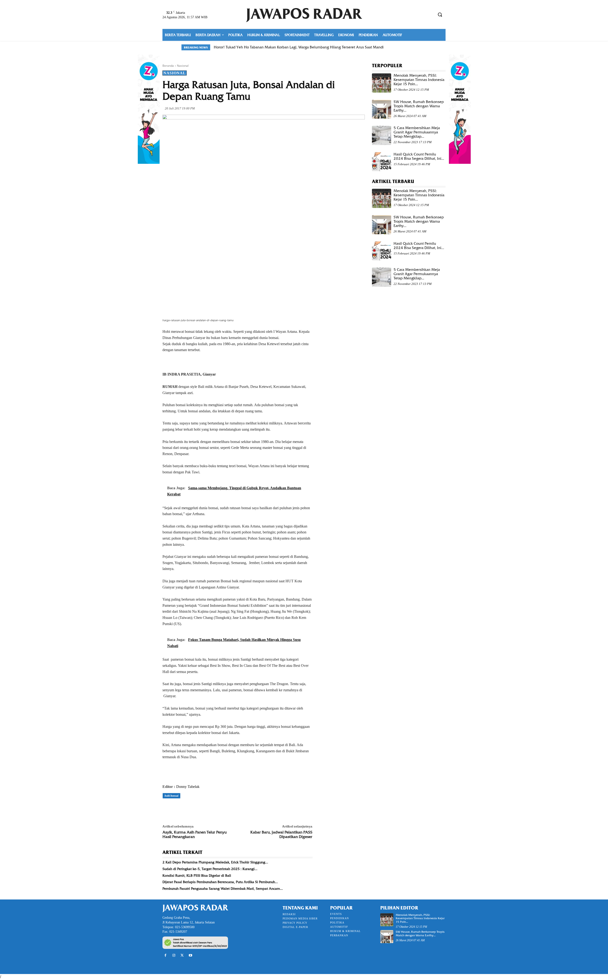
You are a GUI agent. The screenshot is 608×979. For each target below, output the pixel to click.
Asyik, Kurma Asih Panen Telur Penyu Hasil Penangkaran (194, 834)
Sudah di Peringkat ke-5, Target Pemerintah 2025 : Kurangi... (209, 869)
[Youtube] (191, 955)
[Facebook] (167, 809)
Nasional (183, 66)
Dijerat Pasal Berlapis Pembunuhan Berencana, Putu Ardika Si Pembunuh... (220, 882)
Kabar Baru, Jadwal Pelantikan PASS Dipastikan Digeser (281, 834)
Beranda (168, 66)
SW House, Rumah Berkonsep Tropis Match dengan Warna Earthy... (419, 106)
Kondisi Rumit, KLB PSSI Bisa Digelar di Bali (196, 875)
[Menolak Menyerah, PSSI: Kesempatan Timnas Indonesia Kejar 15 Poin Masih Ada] (381, 83)
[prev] (416, 47)
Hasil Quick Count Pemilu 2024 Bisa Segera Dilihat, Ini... (419, 156)
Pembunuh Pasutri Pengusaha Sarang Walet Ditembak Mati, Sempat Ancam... (222, 888)
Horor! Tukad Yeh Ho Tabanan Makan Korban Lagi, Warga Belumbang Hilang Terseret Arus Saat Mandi (299, 47)
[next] (424, 47)
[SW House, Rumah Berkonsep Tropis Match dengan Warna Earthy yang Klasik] (381, 109)
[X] (178, 809)
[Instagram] (174, 955)
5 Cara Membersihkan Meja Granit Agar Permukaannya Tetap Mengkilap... (417, 132)
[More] (233, 809)
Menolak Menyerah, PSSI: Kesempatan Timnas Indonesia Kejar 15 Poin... (419, 79)
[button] (440, 14)
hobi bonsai (171, 795)
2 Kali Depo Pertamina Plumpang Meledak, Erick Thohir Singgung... (215, 862)
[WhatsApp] (200, 809)
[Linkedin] (211, 809)
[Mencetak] (222, 809)
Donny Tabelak (188, 787)
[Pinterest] (189, 809)
